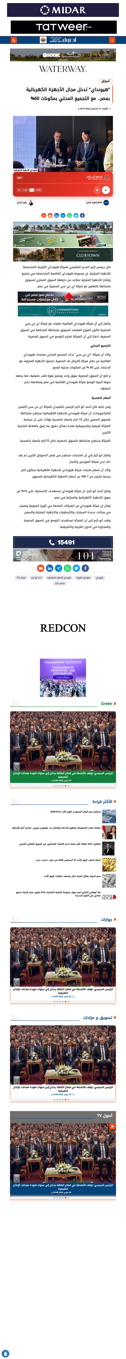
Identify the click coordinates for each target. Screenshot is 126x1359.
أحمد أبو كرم (36, 577)
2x (19, 190)
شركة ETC (21, 577)
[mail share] (50, 215)
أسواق (105, 81)
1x (32, 190)
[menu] (112, 40)
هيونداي (99, 577)
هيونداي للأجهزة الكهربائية (59, 577)
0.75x (38, 190)
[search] (14, 40)
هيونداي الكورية (83, 577)
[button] (68, 786)
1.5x (25, 190)
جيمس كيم (60, 583)
